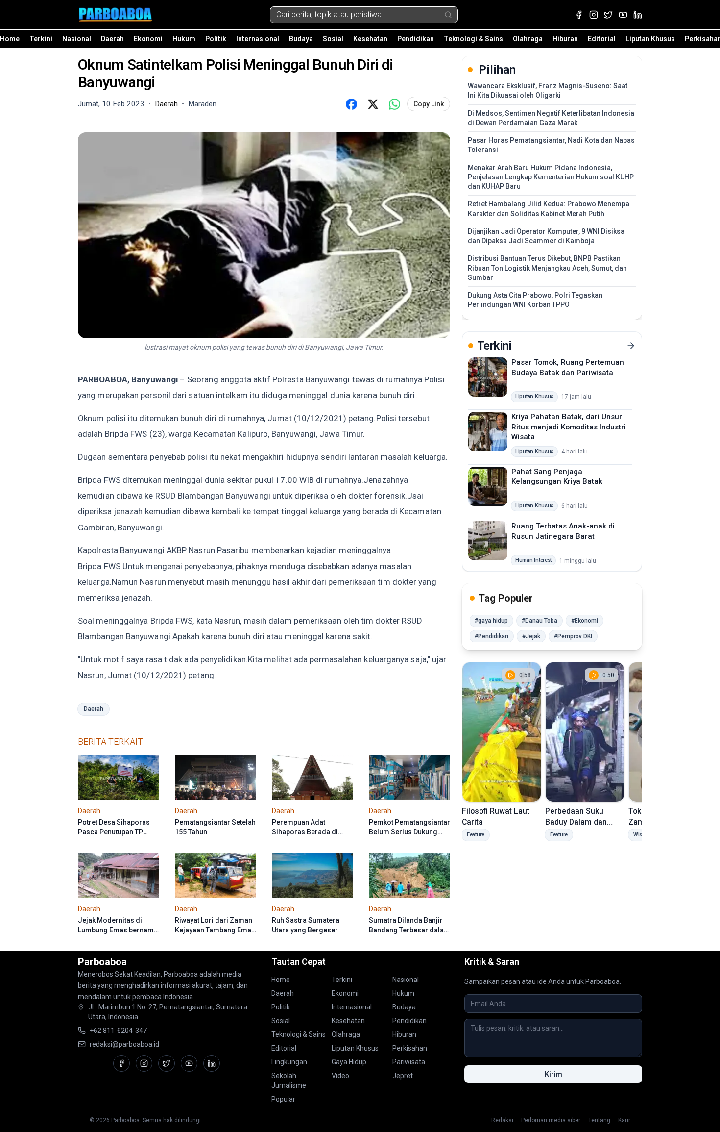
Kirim (553, 1074)
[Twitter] (608, 14)
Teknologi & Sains (473, 39)
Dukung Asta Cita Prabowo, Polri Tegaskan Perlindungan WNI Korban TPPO (535, 299)
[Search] (448, 15)
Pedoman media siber (550, 1120)
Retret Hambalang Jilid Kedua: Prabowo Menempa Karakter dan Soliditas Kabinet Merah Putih (548, 208)
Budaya (301, 39)
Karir (624, 1120)
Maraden (202, 104)
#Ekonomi (584, 620)
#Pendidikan (491, 636)
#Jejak (531, 636)
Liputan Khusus (650, 39)
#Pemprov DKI (573, 636)
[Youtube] (623, 14)
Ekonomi (148, 39)
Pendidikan (415, 39)
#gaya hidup (491, 620)
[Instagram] (593, 14)
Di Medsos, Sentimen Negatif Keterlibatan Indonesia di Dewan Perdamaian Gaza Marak (551, 117)
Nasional (76, 39)
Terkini (40, 39)
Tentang (599, 1120)
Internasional (257, 39)
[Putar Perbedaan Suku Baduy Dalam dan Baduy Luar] (585, 732)
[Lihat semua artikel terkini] (631, 346)
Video (340, 1076)
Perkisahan (409, 1048)
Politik (215, 39)
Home (10, 39)
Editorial (602, 39)
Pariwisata (408, 1062)
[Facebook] (579, 14)
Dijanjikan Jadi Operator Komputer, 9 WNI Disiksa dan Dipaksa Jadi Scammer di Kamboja (546, 236)
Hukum (183, 39)
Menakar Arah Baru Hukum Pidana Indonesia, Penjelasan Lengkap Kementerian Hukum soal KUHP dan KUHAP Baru (551, 177)
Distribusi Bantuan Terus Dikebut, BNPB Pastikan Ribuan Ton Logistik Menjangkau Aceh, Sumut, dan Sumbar (547, 267)
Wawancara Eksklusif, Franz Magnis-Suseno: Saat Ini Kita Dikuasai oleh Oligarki (547, 90)
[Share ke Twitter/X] (373, 104)
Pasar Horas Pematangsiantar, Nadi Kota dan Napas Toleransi (551, 144)
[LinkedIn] (637, 14)
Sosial (333, 39)
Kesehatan (370, 39)
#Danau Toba (539, 620)
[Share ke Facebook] (351, 104)
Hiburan (565, 39)
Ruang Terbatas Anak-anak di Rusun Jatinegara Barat (563, 531)
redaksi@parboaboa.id (124, 1044)
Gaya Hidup (349, 1062)
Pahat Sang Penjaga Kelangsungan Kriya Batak (556, 476)
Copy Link (428, 104)
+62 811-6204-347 (118, 1030)
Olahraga (528, 39)
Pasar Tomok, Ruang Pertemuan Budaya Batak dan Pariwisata (567, 367)
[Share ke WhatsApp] (394, 104)
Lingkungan (289, 1062)
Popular (283, 1099)
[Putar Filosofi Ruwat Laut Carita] (501, 732)
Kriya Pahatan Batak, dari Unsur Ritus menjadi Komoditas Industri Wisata (568, 426)
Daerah (112, 39)
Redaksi (502, 1120)
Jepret (402, 1076)
